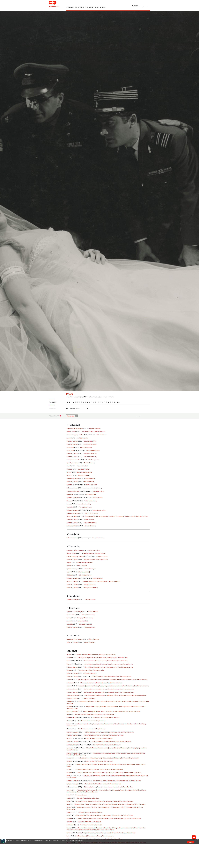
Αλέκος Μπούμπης (93, 639)
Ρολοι (86, 7)
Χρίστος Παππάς (106, 833)
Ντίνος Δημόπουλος (102, 559)
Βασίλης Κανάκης (89, 463)
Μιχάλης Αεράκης (82, 807)
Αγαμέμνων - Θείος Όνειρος (75, 428)
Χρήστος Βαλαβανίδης (89, 581)
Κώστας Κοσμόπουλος (84, 504)
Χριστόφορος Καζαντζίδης (110, 772)
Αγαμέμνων (70, 494)
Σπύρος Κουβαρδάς (131, 807)
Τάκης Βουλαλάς (97, 781)
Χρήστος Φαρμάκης (99, 432)
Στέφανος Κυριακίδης (89, 516)
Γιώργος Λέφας (96, 822)
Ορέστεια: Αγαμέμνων (73, 478)
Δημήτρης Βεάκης (101, 683)
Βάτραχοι (69, 828)
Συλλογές (102, 7)
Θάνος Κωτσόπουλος (90, 441)
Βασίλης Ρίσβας (116, 833)
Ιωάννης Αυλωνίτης (87, 432)
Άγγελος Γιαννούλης (106, 711)
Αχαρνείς (69, 822)
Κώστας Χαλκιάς (128, 815)
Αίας (68, 714)
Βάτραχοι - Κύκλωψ (72, 698)
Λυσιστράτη (70, 447)
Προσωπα (81, 7)
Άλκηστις (69, 469)
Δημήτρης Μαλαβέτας (140, 748)
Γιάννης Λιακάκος (117, 804)
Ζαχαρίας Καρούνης (119, 828)
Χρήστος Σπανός (99, 830)
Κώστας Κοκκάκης (89, 519)
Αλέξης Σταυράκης (114, 581)
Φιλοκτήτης (70, 758)
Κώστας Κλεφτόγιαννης (104, 815)
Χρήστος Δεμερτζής (103, 581)
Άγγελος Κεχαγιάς (83, 833)
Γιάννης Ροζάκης (97, 812)
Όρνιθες (69, 833)
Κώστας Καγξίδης (92, 815)
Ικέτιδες (69, 798)
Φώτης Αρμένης (79, 804)
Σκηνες (91, 7)
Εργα (76, 7)
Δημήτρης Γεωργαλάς (96, 828)
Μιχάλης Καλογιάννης (86, 447)
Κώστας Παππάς (128, 664)
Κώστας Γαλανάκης (89, 642)
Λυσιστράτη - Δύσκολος (73, 460)
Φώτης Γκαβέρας (92, 807)
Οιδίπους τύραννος (72, 441)
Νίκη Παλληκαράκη (88, 830)
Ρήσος (68, 769)
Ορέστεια (69, 670)
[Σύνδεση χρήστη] (143, 6)
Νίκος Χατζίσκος (122, 661)
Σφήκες (69, 472)
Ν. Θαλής (101, 654)
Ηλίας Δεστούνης (83, 438)
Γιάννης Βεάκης (101, 435)
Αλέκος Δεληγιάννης (83, 469)
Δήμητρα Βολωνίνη (81, 801)
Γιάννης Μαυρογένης (102, 516)
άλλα (118, 402)
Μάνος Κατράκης (93, 612)
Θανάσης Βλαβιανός (84, 828)
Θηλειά (69, 795)
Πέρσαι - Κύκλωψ (71, 432)
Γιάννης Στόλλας (109, 830)
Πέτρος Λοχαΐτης (82, 566)
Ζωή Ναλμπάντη (78, 830)
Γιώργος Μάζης (117, 801)
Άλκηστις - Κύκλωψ (72, 516)
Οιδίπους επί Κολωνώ (73, 491)
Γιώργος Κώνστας (82, 795)
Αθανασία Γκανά (108, 828)
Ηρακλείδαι (70, 507)
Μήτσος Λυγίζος (112, 657)
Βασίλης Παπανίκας (134, 711)
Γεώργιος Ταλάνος (100, 553)
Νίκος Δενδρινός (91, 748)
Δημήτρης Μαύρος (96, 836)
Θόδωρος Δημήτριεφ (90, 523)
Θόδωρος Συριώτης (90, 584)
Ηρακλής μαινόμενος (72, 463)
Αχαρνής (69, 466)
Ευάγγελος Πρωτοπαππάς (116, 516)
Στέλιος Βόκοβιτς (89, 661)
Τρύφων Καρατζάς (89, 627)
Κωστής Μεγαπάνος (128, 804)
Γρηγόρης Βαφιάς (83, 680)
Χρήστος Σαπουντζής (128, 833)
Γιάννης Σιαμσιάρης (107, 836)
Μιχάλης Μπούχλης (82, 466)
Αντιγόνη (69, 438)
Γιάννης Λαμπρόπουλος (105, 801)
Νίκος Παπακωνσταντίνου (84, 472)
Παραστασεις (69, 7)
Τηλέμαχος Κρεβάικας (132, 828)
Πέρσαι (69, 654)
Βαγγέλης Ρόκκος (126, 818)
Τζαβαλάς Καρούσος (94, 428)
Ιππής (68, 764)
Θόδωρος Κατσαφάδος (91, 587)
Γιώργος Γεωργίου (98, 764)
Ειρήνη (69, 724)
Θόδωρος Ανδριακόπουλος (85, 562)
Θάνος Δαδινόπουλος (85, 624)
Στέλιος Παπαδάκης (122, 701)
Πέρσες (69, 807)
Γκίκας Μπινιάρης (90, 569)
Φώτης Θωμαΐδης (85, 825)
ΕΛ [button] (147, 7)
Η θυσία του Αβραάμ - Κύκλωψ (75, 435)
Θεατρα (97, 7)
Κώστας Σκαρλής (118, 769)
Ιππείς (68, 815)
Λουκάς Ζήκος (92, 818)
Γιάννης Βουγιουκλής (91, 804)
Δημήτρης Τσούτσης (142, 516)
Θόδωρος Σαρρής (130, 516)
